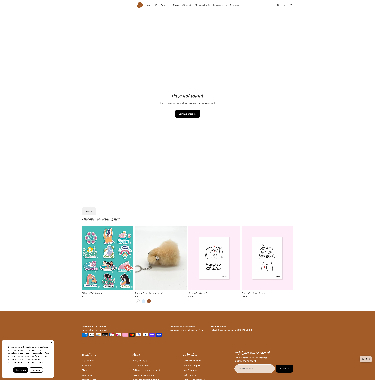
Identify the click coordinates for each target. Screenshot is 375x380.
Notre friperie (190, 375)
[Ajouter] (235, 285)
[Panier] (291, 5)
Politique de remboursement (146, 370)
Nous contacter (140, 360)
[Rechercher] (278, 5)
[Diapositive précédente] (86, 258)
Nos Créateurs (190, 370)
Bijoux (85, 370)
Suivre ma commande (143, 375)
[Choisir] (129, 285)
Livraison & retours (142, 365)
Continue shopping (188, 114)
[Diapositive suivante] (129, 258)
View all (89, 211)
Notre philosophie (192, 365)
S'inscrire (284, 368)
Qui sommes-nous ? (193, 360)
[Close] (51, 342)
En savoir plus (35, 362)
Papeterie (86, 365)
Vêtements (87, 375)
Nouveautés (88, 360)
